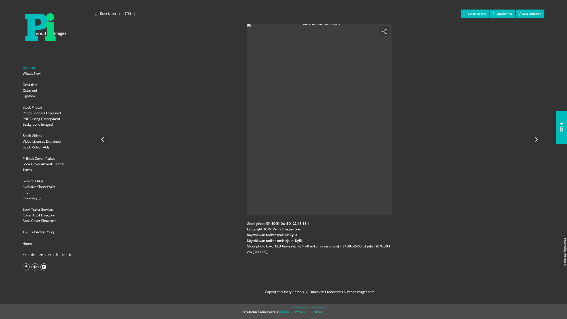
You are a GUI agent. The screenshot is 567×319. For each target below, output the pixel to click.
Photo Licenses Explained (42, 113)
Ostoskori (30, 90)
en (41, 255)
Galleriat (29, 68)
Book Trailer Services (38, 209)
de (33, 255)
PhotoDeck (565, 259)
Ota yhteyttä (32, 198)
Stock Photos (32, 107)
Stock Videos (32, 136)
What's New (32, 73)
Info (26, 192)
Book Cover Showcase (39, 221)
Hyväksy (300, 311)
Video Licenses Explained (42, 141)
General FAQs (33, 181)
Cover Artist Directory (39, 215)
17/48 (127, 14)
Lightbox (29, 96)
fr (63, 255)
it (70, 255)
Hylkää (318, 311)
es (49, 255)
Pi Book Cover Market (39, 158)
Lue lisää (284, 311)
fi (57, 255)
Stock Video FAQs (36, 147)
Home (27, 243)
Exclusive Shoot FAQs (39, 187)
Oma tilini (30, 85)
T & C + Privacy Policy (38, 232)
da (24, 255)
